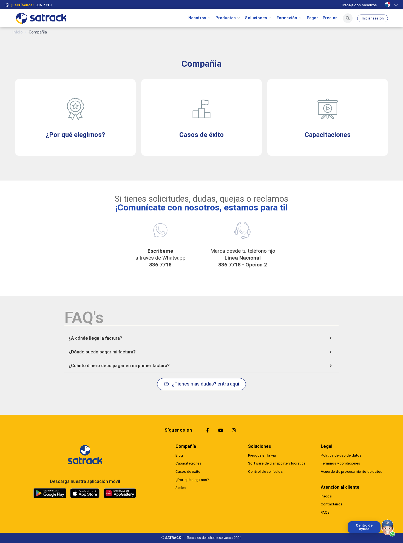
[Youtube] (220, 430)
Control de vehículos (265, 471)
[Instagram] (233, 430)
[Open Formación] (300, 18)
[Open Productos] (238, 18)
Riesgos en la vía (262, 455)
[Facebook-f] (207, 430)
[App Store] (85, 493)
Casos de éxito (188, 471)
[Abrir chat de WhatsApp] (388, 528)
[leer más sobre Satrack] (85, 454)
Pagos (326, 496)
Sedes (180, 487)
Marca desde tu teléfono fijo (242, 258)
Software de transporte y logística (277, 463)
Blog (179, 455)
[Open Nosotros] (209, 18)
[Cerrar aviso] (348, 522)
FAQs (325, 512)
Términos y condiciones (340, 463)
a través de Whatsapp (160, 258)
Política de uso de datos (341, 455)
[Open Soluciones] (270, 18)
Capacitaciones (188, 463)
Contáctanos (331, 504)
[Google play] (49, 493)
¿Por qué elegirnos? (192, 479)
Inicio (17, 32)
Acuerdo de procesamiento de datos (351, 471)
